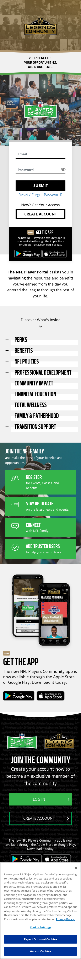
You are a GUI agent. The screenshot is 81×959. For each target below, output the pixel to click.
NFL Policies (27, 361)
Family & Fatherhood (37, 416)
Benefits (24, 350)
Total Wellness (31, 405)
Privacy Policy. (65, 919)
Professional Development (43, 372)
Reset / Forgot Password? (40, 194)
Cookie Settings (40, 927)
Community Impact (34, 383)
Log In (39, 799)
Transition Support (35, 426)
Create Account (40, 213)
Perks (21, 339)
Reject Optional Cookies (40, 939)
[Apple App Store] (54, 254)
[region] (40, 910)
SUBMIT (40, 185)
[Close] (76, 868)
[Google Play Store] (28, 254)
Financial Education (35, 394)
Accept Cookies (40, 951)
